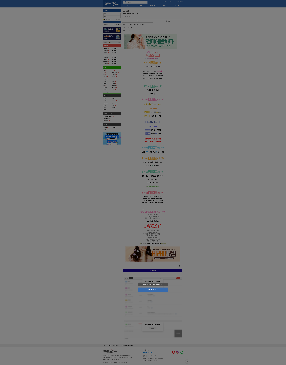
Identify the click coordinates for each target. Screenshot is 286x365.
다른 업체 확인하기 (152, 289)
